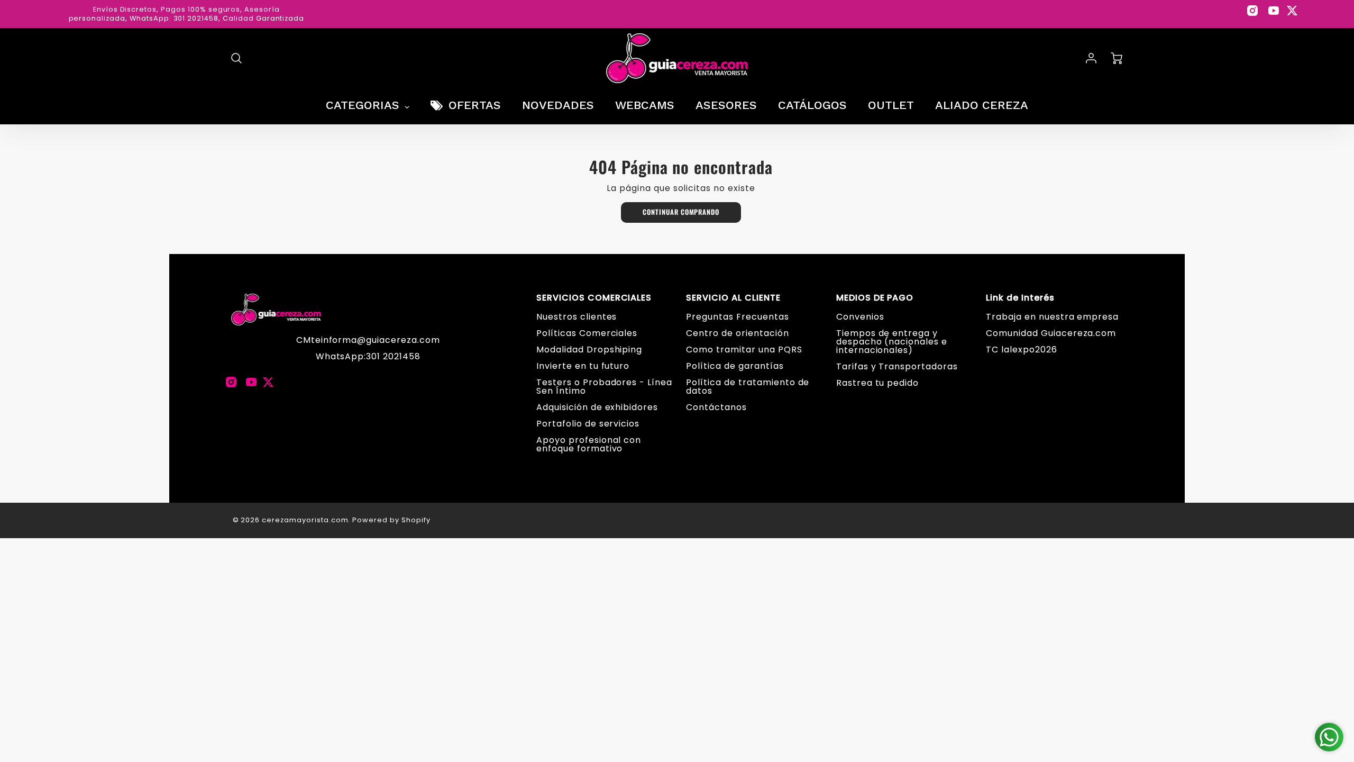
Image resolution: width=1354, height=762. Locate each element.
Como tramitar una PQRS (744, 349)
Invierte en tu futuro (582, 366)
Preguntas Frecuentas (737, 317)
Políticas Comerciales (586, 333)
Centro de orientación (737, 333)
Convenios (860, 317)
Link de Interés (1020, 298)
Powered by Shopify (391, 519)
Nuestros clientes (576, 317)
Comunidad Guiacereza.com (1051, 333)
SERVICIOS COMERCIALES (594, 298)
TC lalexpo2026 (1021, 349)
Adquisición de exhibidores (597, 407)
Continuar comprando (681, 212)
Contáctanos (716, 407)
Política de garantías (734, 366)
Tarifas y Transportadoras (897, 366)
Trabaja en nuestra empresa (1052, 317)
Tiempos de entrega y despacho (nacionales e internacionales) (891, 341)
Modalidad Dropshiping (589, 349)
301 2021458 (393, 356)
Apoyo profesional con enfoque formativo (588, 444)
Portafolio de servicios (587, 424)
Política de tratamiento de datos (747, 386)
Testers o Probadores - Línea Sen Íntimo (604, 386)
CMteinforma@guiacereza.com (368, 340)
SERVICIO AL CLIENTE (733, 298)
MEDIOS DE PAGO (874, 298)
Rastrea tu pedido (877, 383)
